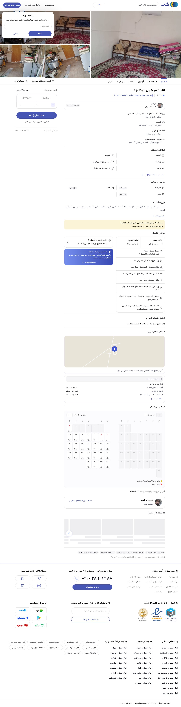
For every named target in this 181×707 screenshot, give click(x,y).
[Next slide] (69, 533)
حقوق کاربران (173, 591)
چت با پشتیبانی (92, 587)
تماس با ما (173, 577)
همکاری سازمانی (134, 582)
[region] (114, 351)
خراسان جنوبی (149, 557)
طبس (139, 557)
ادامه (40, 33)
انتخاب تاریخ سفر (36, 115)
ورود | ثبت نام (14, 5)
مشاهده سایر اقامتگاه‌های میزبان (81, 501)
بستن (15, 33)
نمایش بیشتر (159, 216)
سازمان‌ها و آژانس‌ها (32, 5)
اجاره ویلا (161, 557)
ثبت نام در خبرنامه (91, 619)
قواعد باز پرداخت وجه (153, 582)
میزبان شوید (49, 5)
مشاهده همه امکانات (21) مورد (154, 175)
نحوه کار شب (135, 577)
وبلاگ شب (157, 591)
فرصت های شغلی (133, 586)
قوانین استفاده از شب (153, 577)
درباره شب (174, 582)
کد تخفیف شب (156, 586)
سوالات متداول (172, 586)
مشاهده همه (158, 399)
